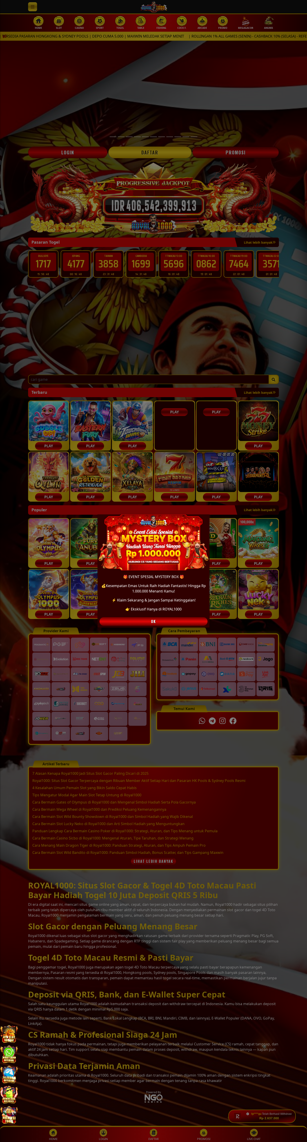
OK (153, 621)
